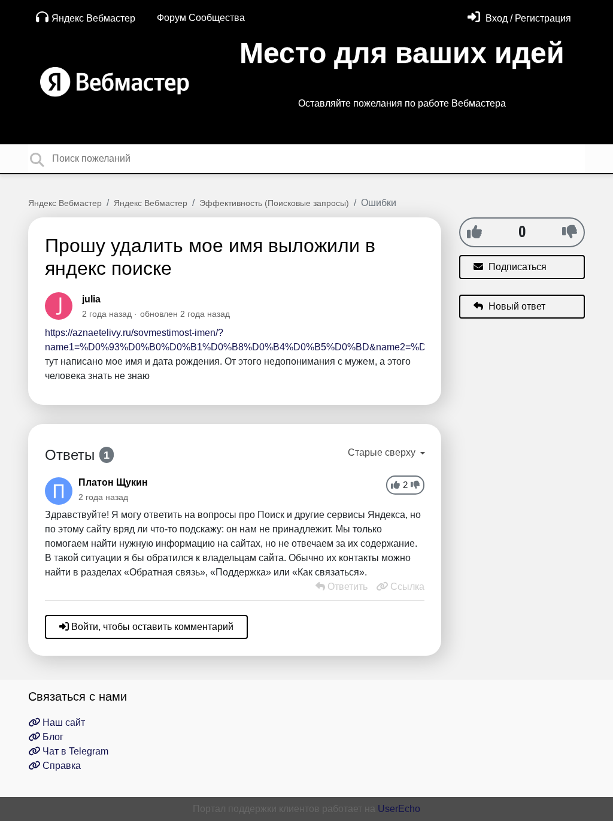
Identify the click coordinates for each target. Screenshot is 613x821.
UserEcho (399, 809)
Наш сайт (62, 722)
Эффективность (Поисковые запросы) (274, 203)
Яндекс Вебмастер (93, 18)
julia (91, 299)
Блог (51, 737)
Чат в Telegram (74, 751)
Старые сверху (383, 452)
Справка (60, 766)
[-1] (569, 231)
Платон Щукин (113, 482)
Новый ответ (515, 306)
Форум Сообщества (201, 18)
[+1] (474, 231)
